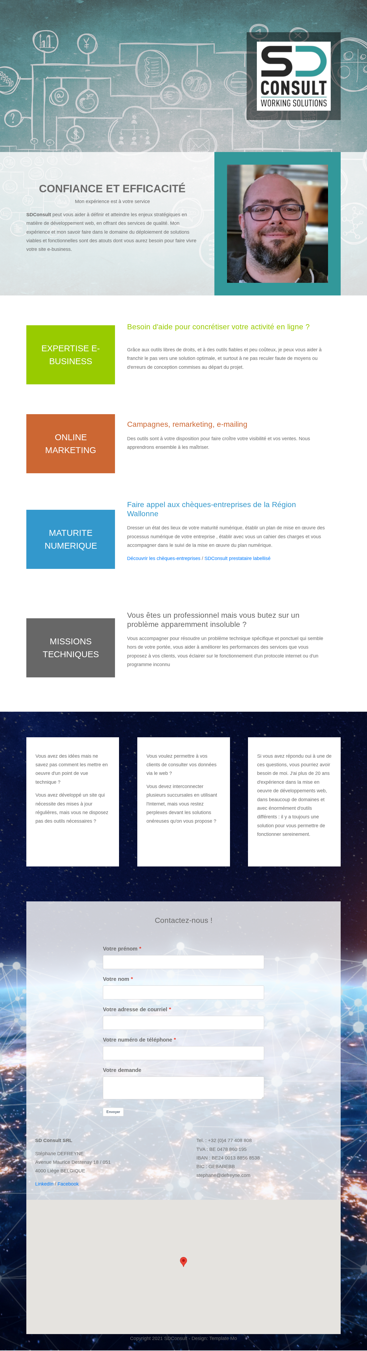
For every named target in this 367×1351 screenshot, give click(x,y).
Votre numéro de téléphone (137, 1040)
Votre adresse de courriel (135, 1009)
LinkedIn (44, 1184)
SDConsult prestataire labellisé (237, 558)
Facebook (68, 1184)
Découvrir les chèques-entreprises (163, 558)
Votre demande (122, 1070)
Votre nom (116, 979)
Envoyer (113, 1112)
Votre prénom (120, 949)
